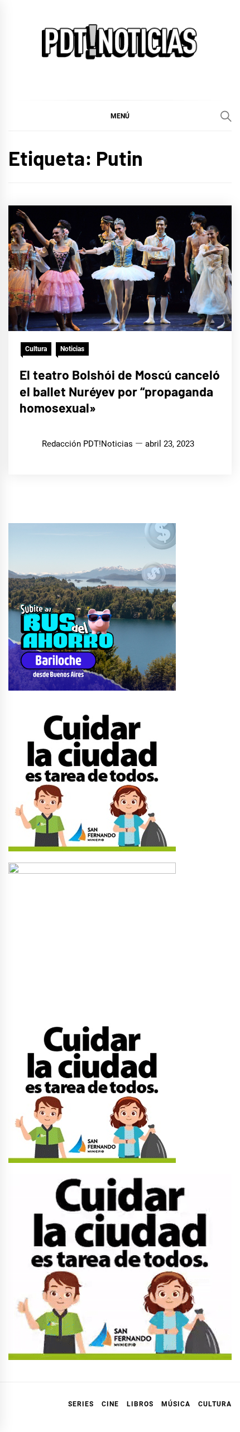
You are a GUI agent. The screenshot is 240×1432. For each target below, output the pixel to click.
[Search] (226, 116)
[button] (120, 115)
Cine (110, 1404)
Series (81, 1404)
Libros (140, 1404)
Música (175, 1404)
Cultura (36, 349)
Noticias (72, 349)
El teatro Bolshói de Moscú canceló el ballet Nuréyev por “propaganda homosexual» (120, 391)
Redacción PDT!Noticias (87, 444)
